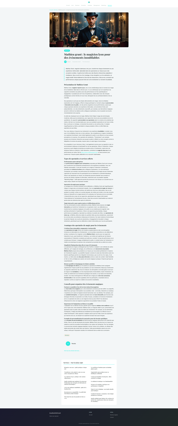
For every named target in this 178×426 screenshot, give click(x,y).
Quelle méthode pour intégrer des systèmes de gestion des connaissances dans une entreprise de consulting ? (102, 400)
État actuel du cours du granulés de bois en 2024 (74, 397)
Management (97, 5)
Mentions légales (114, 414)
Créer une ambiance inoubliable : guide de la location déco (75, 388)
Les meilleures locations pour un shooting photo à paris (101, 368)
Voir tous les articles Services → (72, 350)
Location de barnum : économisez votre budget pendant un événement (102, 394)
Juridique (90, 5)
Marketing (103, 5)
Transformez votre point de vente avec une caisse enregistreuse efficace (74, 372)
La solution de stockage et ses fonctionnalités (102, 381)
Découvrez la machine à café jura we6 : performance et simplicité (100, 385)
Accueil (68, 5)
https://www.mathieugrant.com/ (89, 152)
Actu (72, 5)
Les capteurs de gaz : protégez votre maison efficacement (74, 377)
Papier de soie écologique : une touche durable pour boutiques (102, 389)
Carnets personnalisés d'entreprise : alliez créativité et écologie (101, 377)
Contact (112, 417)
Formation (83, 5)
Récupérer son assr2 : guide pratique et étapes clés (75, 368)
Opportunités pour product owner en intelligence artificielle (100, 372)
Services (110, 5)
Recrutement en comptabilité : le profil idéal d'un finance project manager (75, 392)
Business (77, 5)
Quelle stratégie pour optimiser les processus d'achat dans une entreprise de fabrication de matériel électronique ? (75, 383)
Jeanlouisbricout (55, 413)
